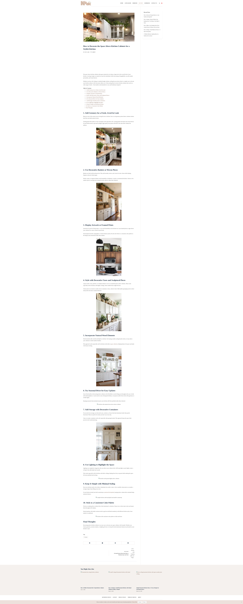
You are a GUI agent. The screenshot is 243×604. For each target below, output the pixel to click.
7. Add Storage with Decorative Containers (95, 100)
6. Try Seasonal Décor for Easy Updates (95, 98)
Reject (144, 602)
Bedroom (135, 3)
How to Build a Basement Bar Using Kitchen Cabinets (92, 587)
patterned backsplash (109, 492)
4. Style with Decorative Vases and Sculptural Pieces (97, 95)
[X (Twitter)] (102, 543)
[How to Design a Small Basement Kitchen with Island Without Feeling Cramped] (121, 578)
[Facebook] (89, 543)
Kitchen (141, 3)
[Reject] (241, 602)
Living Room (128, 3)
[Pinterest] (161, 3)
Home (121, 3)
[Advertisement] (108, 62)
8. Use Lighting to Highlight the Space (94, 102)
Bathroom (147, 3)
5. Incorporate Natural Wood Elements (94, 97)
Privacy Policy (122, 597)
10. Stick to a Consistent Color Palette (94, 106)
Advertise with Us (106, 597)
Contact (115, 597)
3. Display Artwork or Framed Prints (94, 93)
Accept (139, 602)
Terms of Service (132, 597)
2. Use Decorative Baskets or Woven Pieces (95, 91)
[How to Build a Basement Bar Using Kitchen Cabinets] (94, 578)
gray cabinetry (114, 344)
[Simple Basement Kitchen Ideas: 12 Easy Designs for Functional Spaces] (149, 578)
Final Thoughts (89, 107)
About (139, 597)
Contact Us (154, 3)
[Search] (159, 3)
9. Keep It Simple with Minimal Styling (94, 104)
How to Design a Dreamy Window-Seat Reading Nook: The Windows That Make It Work (151, 21)
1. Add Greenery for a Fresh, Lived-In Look (95, 90)
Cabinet (93, 52)
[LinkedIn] (128, 543)
